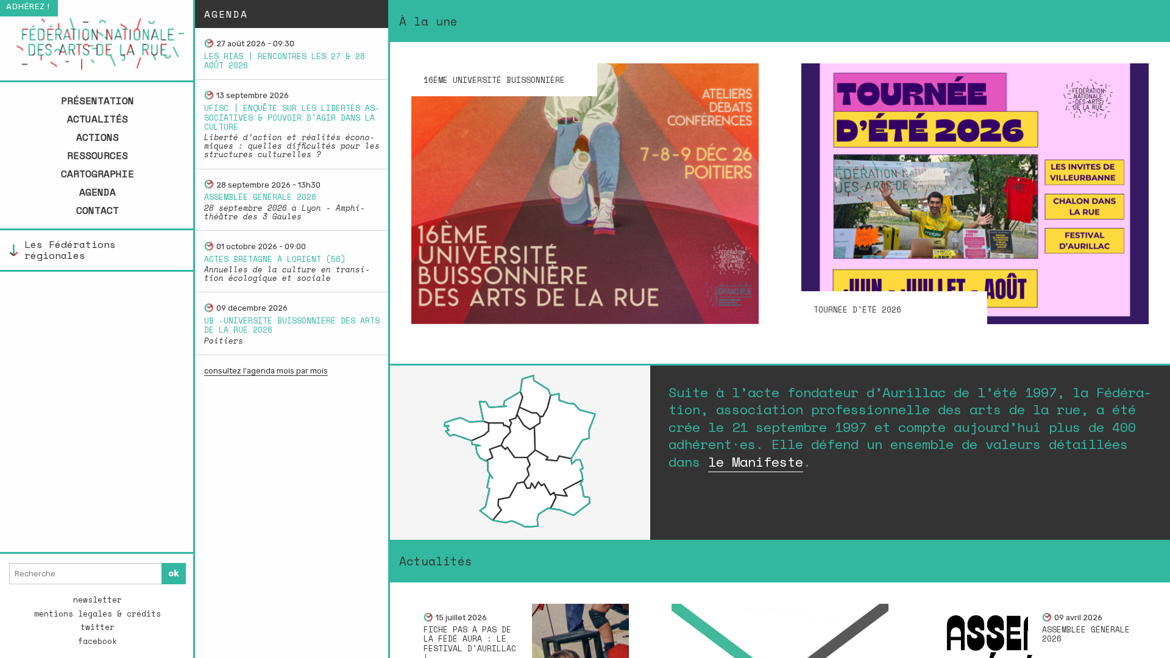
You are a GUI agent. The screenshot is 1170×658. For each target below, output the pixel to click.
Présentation (97, 100)
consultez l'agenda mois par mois (266, 370)
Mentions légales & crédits (97, 614)
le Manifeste (755, 461)
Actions (97, 137)
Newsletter (97, 600)
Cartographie (97, 173)
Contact (97, 210)
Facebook (97, 641)
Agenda (97, 192)
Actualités (97, 118)
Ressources (97, 155)
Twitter (97, 627)
